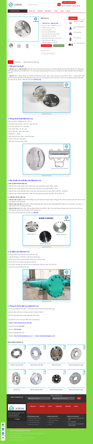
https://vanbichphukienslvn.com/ (23, 336)
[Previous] (10, 29)
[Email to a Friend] (47, 53)
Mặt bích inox (17, 389)
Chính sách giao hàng (34, 422)
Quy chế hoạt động (53, 420)
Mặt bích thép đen (56, 365)
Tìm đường (3, 426)
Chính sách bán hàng (34, 420)
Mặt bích (31, 14)
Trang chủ (32, 11)
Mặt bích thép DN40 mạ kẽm (76, 389)
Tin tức (56, 11)
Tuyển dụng (59, 406)
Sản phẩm (48, 11)
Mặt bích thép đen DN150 (56, 389)
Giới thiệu (40, 11)
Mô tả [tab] (10, 62)
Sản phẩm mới (73, 18)
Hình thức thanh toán (34, 424)
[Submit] (59, 4)
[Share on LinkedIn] (52, 53)
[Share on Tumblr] (54, 53)
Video (62, 11)
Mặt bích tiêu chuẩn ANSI (37, 365)
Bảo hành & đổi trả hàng (35, 418)
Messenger (3, 435)
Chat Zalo (3, 430)
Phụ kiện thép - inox (23, 14)
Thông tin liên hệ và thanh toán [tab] (31, 62)
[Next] (36, 29)
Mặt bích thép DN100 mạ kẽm (76, 365)
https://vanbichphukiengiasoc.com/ (45, 336)
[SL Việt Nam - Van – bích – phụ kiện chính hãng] (16, 4)
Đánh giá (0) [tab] (18, 62)
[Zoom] (9, 40)
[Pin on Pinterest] (49, 53)
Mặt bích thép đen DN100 (17, 365)
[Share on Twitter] (44, 53)
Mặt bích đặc (37, 79)
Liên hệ (68, 11)
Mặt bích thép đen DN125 (36, 389)
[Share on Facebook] (42, 53)
